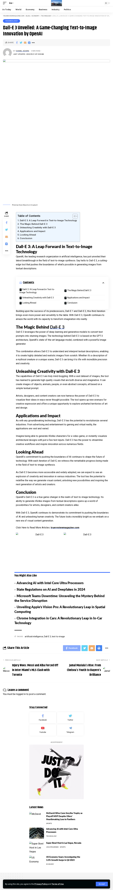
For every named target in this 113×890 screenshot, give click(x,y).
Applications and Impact (32, 231)
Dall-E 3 (57, 327)
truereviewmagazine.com (65, 527)
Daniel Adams (22, 51)
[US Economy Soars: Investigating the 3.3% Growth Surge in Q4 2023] (36, 861)
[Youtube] (42, 730)
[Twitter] (70, 718)
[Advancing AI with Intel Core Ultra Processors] (36, 833)
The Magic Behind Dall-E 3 (33, 224)
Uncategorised (52, 847)
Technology (11, 21)
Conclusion (26, 238)
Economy (50, 864)
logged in (21, 694)
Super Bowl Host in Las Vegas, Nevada (63, 843)
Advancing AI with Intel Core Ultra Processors (50, 583)
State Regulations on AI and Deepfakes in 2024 (51, 589)
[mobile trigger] (5, 3)
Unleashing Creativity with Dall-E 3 (38, 227)
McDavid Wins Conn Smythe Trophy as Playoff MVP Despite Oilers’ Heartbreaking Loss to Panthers (64, 816)
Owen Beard (23, 205)
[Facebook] (42, 718)
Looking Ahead (28, 234)
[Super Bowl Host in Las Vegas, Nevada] (36, 847)
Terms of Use (58, 884)
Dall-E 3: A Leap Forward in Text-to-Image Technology (48, 220)
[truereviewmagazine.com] (56, 3)
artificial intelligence (34, 636)
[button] (73, 216)
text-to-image (58, 636)
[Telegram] (70, 730)
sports (49, 823)
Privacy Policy (41, 884)
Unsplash (34, 205)
